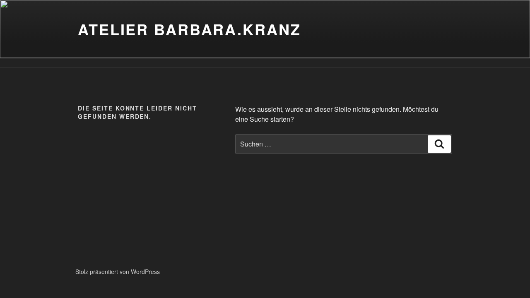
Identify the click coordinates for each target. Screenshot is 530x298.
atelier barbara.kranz (189, 29)
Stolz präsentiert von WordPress (117, 271)
